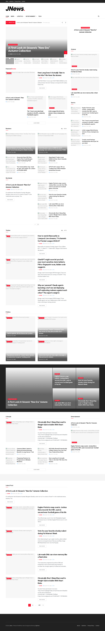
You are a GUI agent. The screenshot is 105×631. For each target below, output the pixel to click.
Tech (39, 16)
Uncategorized (13, 44)
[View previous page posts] (35, 224)
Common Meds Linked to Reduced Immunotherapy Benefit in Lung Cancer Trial (25, 450)
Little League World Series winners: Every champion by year (56, 113)
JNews (10, 625)
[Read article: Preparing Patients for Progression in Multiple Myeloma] (11, 460)
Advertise (11, 1)
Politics (9, 317)
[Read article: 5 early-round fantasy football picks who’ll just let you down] (76, 142)
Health (9, 73)
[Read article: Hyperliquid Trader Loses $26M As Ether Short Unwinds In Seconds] (43, 160)
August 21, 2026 (44, 359)
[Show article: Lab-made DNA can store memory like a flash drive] (36, 61)
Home (7, 16)
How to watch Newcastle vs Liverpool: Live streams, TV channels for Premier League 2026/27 (52, 238)
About (7, 1)
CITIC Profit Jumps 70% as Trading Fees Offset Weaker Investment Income (57, 168)
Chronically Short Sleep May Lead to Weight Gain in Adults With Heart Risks (58, 214)
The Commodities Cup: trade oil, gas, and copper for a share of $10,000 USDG (26, 168)
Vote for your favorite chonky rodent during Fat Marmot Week (57, 196)
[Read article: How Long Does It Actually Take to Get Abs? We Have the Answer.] (20, 82)
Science (74, 66)
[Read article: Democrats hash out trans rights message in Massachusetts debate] (52, 350)
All (62, 128)
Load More (36, 123)
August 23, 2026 (44, 152)
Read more (42, 88)
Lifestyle (20, 16)
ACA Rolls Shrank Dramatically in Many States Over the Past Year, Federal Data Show (58, 450)
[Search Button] (98, 16)
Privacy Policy (18, 1)
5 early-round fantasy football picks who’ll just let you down (90, 141)
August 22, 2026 (12, 335)
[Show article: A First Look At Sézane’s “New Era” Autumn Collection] (10, 61)
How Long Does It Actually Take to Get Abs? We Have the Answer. (58, 459)
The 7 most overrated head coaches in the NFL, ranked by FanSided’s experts (36, 113)
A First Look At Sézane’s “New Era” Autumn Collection (29, 22)
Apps (65, 230)
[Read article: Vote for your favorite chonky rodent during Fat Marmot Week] (43, 197)
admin (11, 54)
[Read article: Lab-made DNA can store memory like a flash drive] (43, 206)
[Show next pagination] (43, 605)
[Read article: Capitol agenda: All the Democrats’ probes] (20, 326)
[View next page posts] (38, 224)
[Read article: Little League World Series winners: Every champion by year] (57, 103)
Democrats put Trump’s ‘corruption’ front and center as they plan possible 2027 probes (51, 331)
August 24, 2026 (48, 77)
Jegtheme (37, 625)
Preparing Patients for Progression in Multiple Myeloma (24, 459)
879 (39, 605)
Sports (30, 108)
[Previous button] (65, 56)
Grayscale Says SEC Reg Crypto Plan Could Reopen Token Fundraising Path (24, 159)
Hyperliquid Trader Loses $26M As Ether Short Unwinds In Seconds (57, 159)
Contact (23, 1)
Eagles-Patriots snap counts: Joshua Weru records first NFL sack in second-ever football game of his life (90, 111)
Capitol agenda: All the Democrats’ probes (20, 333)
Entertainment (30, 16)
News (12, 16)
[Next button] (65, 52)
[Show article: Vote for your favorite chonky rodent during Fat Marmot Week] (28, 61)
